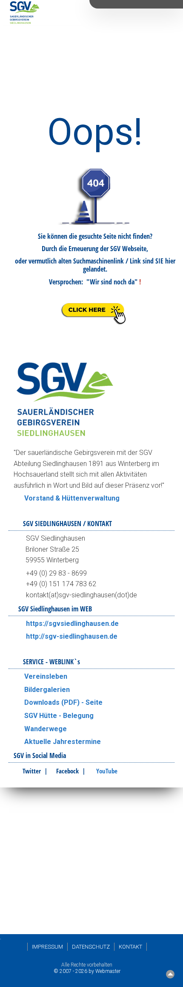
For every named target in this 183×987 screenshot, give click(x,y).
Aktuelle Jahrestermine (62, 742)
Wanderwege (45, 729)
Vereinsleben (45, 676)
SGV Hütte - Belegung (59, 716)
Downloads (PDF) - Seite (63, 702)
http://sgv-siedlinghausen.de (71, 636)
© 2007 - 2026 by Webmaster (87, 971)
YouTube (106, 771)
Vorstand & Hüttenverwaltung (72, 498)
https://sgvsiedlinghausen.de (72, 623)
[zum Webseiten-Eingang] (95, 325)
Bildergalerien (47, 690)
